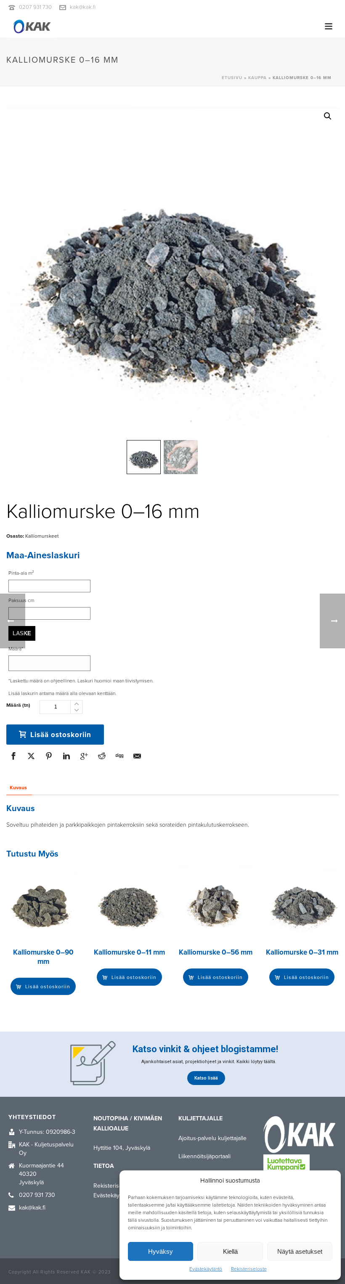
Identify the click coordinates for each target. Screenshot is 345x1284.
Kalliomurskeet (42, 536)
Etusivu (232, 77)
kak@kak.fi (83, 7)
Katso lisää (206, 1078)
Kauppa (257, 77)
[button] (327, 116)
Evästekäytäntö (205, 1269)
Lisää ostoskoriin (60, 734)
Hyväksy (160, 1251)
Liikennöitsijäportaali (204, 1156)
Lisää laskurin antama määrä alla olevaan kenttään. (62, 693)
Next (324, 277)
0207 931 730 (35, 7)
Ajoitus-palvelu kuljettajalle (212, 1138)
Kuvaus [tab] (18, 788)
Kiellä (230, 1251)
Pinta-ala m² (21, 573)
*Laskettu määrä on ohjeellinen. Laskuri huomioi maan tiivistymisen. (81, 681)
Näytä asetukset (299, 1251)
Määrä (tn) (18, 705)
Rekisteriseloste (249, 1269)
